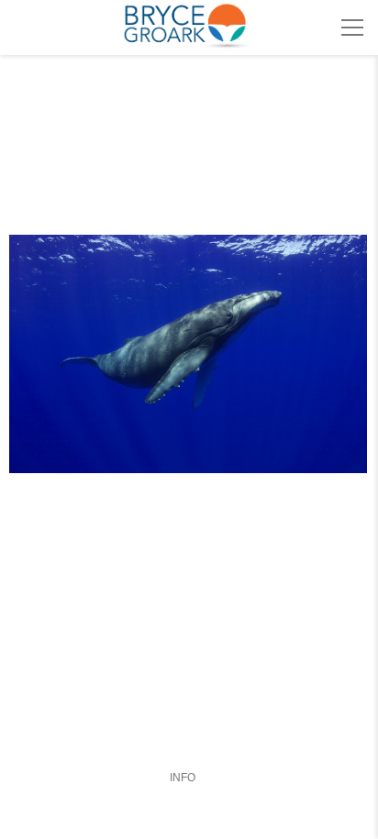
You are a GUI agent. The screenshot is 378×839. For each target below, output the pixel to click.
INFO (182, 777)
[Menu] (352, 27)
